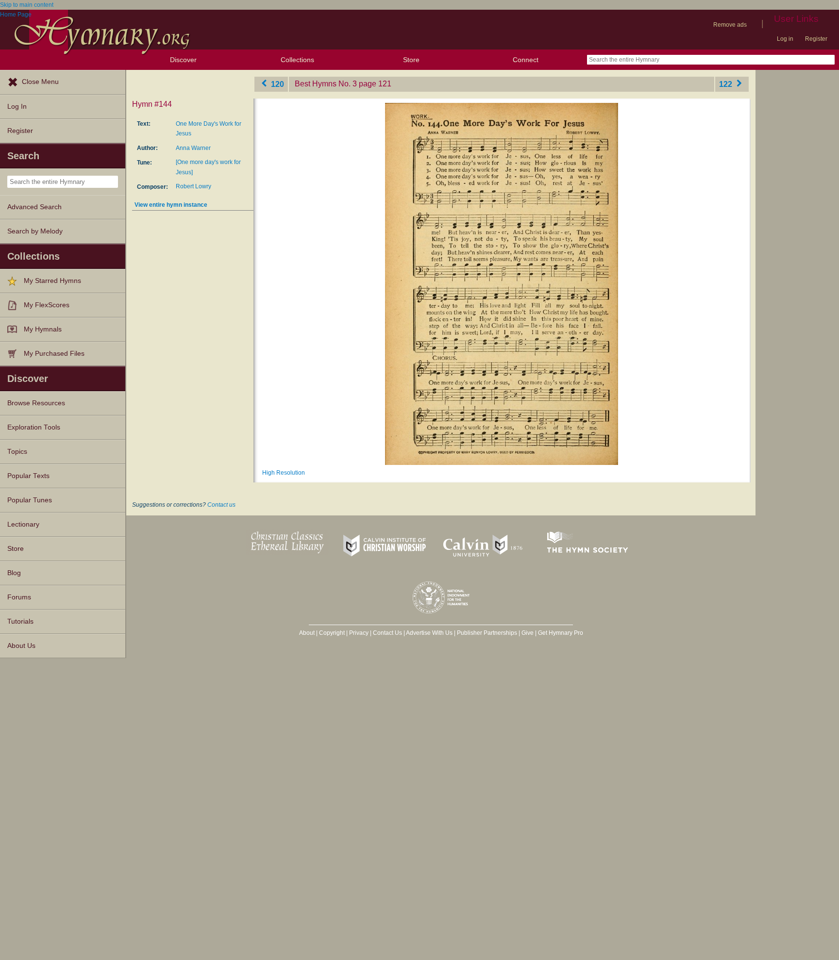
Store (411, 60)
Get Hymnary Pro (560, 632)
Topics (17, 451)
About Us (21, 645)
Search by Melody (35, 231)
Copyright (332, 632)
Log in (785, 38)
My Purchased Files (54, 353)
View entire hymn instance (170, 204)
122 (726, 84)
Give (527, 632)
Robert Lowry (193, 186)
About (307, 632)
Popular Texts (28, 476)
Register (816, 38)
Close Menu (40, 81)
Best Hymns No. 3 (326, 84)
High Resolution (283, 472)
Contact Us (387, 632)
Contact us (221, 504)
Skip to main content (26, 4)
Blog (14, 573)
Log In (17, 106)
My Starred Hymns (52, 280)
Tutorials (20, 621)
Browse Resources (36, 403)
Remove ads (730, 24)
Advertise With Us (429, 632)
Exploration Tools (33, 427)
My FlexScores (46, 305)
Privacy (359, 632)
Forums (19, 597)
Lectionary (23, 524)
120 (276, 84)
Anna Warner (193, 148)
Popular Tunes (29, 500)
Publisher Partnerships (487, 632)
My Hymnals (43, 329)
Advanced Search (34, 207)
